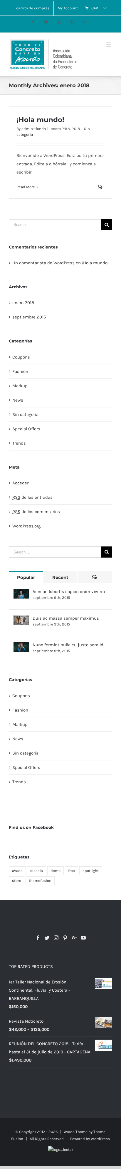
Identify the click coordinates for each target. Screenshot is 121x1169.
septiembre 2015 (29, 317)
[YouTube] (83, 937)
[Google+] (74, 937)
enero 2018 (23, 302)
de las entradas (32, 497)
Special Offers (26, 428)
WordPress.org (26, 526)
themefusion (40, 880)
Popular (26, 577)
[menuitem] (32, 8)
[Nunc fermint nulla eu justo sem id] (21, 647)
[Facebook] (38, 937)
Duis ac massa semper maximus (66, 618)
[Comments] (95, 577)
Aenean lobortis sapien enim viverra (69, 591)
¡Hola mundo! (40, 120)
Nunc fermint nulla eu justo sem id (68, 644)
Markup (20, 385)
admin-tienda (33, 128)
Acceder (20, 483)
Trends (19, 443)
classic (36, 870)
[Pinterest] (65, 937)
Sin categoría (25, 414)
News (17, 400)
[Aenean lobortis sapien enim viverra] (21, 594)
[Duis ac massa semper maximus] (21, 620)
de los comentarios (36, 511)
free (71, 870)
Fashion (20, 371)
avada (17, 870)
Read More (25, 187)
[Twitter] (47, 937)
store (16, 880)
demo (55, 870)
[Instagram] (56, 937)
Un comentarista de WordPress (43, 262)
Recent (60, 577)
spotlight (91, 870)
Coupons (21, 357)
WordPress (100, 1139)
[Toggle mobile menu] (109, 45)
